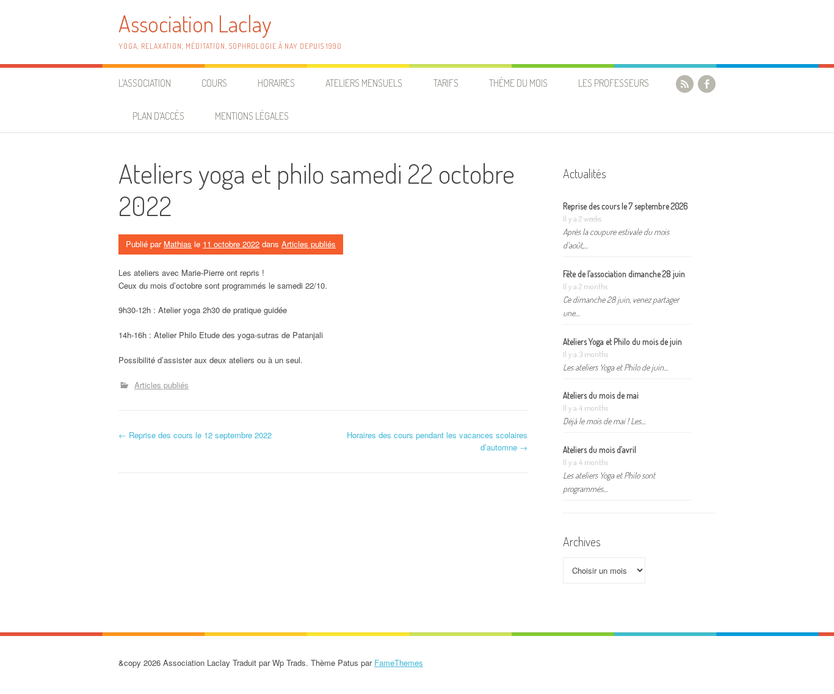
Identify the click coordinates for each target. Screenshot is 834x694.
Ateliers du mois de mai (601, 395)
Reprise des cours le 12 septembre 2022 (195, 435)
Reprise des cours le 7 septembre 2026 (625, 206)
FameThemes (398, 662)
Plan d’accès (158, 116)
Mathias (178, 244)
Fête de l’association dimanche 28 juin (624, 274)
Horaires (276, 83)
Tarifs (446, 83)
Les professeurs (613, 83)
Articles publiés (308, 244)
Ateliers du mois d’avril (599, 449)
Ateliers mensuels (363, 83)
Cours (214, 83)
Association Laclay (194, 23)
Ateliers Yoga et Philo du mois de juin (622, 341)
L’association (144, 83)
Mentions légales (252, 116)
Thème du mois (518, 83)
